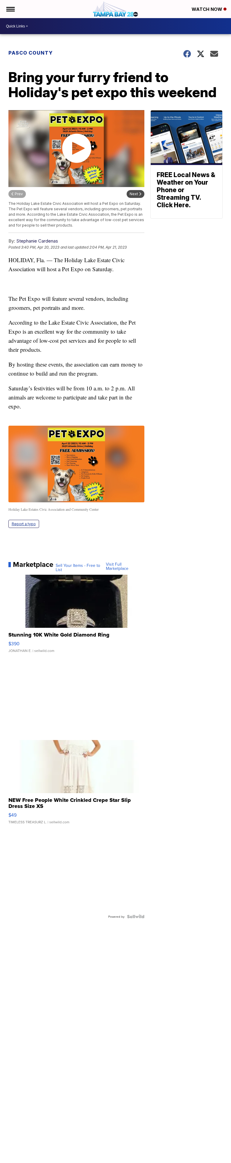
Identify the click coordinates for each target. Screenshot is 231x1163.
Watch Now (207, 9)
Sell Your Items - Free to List (78, 567)
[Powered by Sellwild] (135, 916)
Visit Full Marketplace (117, 566)
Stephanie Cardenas (37, 241)
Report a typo (24, 524)
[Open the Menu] (10, 9)
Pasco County (30, 53)
